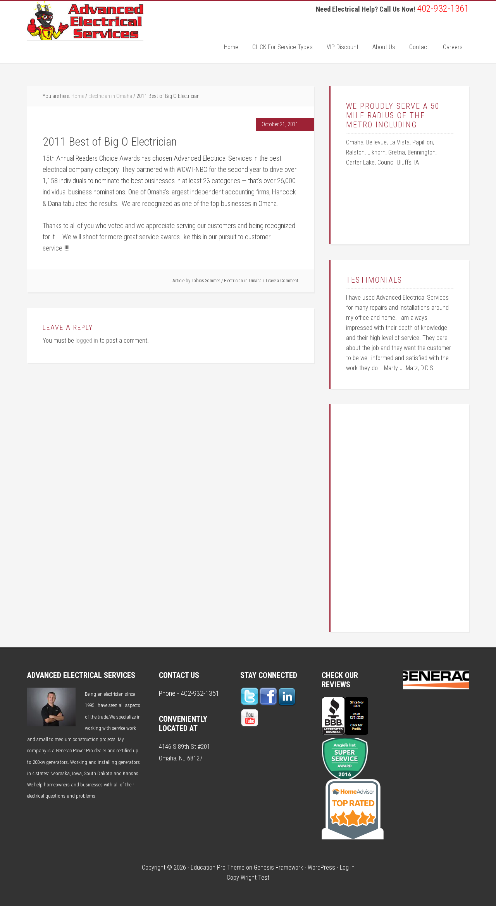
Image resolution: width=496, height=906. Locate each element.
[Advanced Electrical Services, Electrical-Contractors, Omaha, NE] (345, 732)
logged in (87, 340)
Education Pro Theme (218, 867)
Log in (347, 867)
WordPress (321, 867)
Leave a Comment (282, 280)
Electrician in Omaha (243, 280)
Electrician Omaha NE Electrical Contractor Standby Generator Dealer (85, 20)
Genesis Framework (278, 867)
